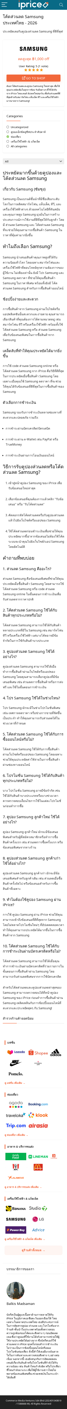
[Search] (61, 5)
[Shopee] (38, 1052)
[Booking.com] (38, 1104)
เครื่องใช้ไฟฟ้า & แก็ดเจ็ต (25, 141)
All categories (19, 146)
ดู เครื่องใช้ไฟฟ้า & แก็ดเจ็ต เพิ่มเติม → (25, 1239)
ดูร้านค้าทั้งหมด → (33, 1250)
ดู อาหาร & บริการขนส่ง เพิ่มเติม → (23, 1187)
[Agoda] (15, 1104)
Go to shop (35, 78)
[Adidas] (55, 1052)
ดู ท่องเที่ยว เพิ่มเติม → (16, 1135)
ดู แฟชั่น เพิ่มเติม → (15, 1083)
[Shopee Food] (54, 1156)
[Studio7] (38, 1208)
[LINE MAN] (38, 1156)
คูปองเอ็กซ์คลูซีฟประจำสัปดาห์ (28, 132)
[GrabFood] (15, 1156)
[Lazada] (15, 1052)
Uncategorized (19, 127)
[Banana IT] (15, 1208)
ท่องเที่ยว (16, 136)
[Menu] (4, 5)
